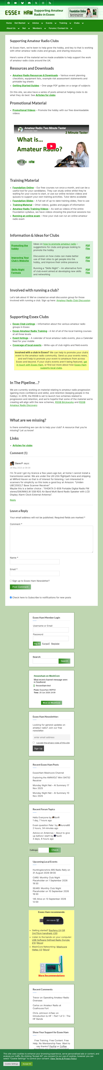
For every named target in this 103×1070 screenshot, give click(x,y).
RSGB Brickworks (64, 402)
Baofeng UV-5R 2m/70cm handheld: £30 (48, 932)
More (40, 943)
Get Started (19, 23)
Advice (35, 23)
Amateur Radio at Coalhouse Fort (47, 1007)
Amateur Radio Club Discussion (73, 300)
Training (63, 23)
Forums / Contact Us (58, 28)
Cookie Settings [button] (11, 1064)
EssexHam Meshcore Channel (48, 772)
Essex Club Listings (24, 324)
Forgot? (46, 643)
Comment (16, 524)
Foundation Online (23, 187)
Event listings (20, 338)
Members (37, 28)
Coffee (63, 1046)
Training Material (22, 205)
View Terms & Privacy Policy (63, 1058)
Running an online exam (26, 216)
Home (9, 23)
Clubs (77, 23)
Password (38, 634)
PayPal (52, 1046)
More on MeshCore (51, 703)
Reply (13, 500)
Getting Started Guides (26, 85)
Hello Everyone (40, 817)
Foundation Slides (23, 200)
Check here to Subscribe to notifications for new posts (41, 597)
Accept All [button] (27, 1064)
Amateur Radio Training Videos (30, 209)
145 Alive (37, 899)
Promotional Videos (24, 110)
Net (24, 28)
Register (55, 643)
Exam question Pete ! (43, 825)
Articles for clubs (46, 95)
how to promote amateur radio (59, 244)
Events (49, 23)
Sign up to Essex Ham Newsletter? (31, 580)
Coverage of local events (27, 345)
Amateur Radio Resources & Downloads (35, 75)
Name (14, 557)
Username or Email (42, 625)
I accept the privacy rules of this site (53, 743)
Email (14, 569)
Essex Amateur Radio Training (30, 331)
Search (37, 657)
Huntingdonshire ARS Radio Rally (50, 870)
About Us (11, 28)
